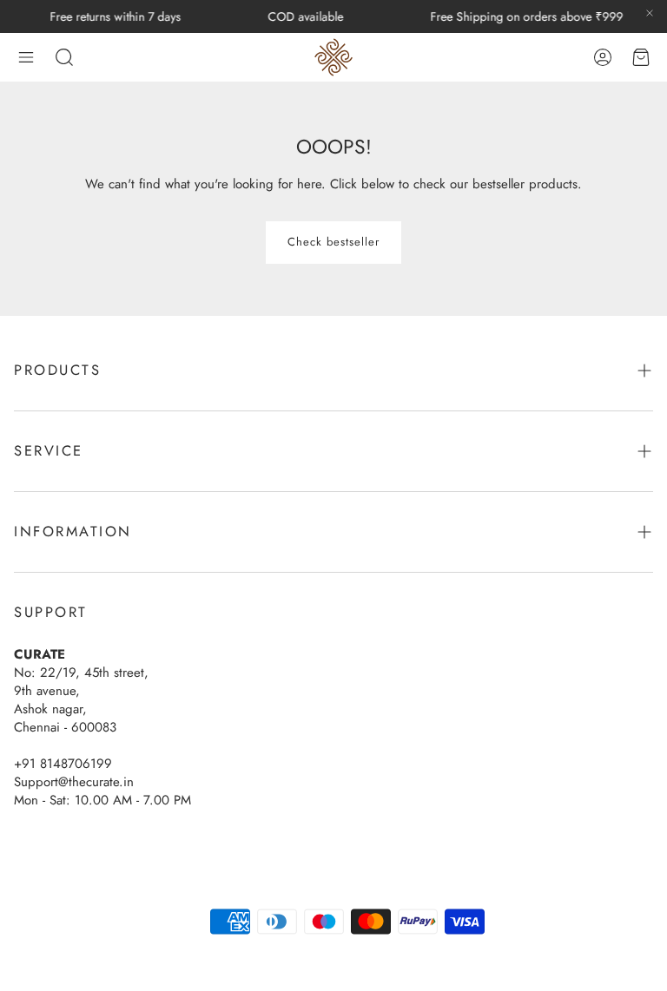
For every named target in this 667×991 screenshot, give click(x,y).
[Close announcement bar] (650, 13)
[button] (26, 57)
